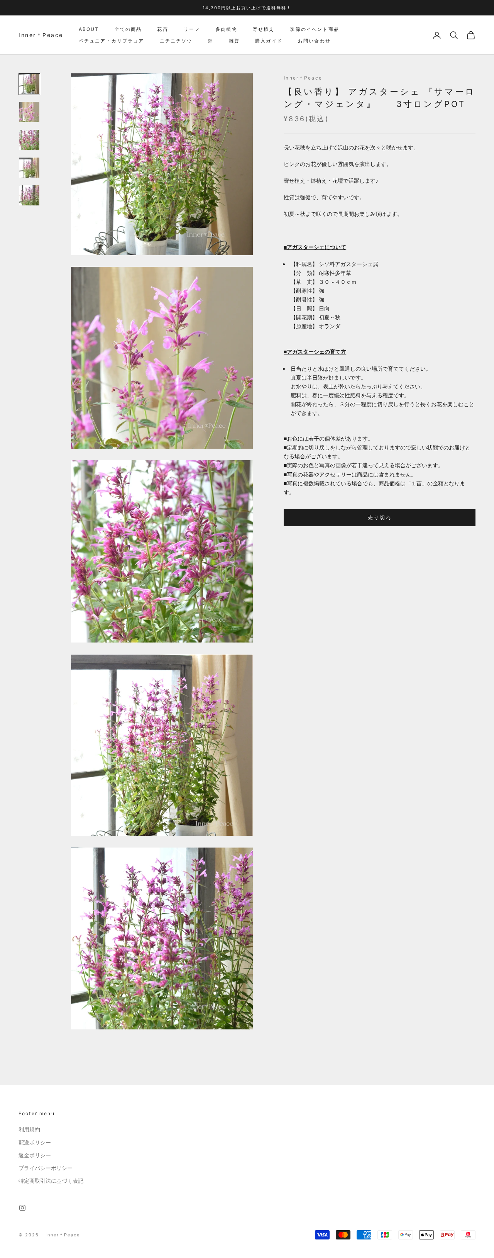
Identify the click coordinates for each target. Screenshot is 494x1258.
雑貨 (234, 41)
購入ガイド (269, 41)
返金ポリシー (35, 1155)
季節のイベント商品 (314, 29)
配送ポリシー (35, 1142)
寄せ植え (264, 29)
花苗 (162, 29)
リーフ (192, 29)
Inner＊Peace (303, 78)
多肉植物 (226, 29)
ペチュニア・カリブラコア (111, 41)
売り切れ (379, 518)
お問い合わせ (314, 41)
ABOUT (89, 29)
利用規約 (29, 1129)
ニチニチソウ (176, 41)
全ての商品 (128, 29)
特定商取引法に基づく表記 (51, 1180)
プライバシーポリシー (46, 1168)
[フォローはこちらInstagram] (22, 1208)
